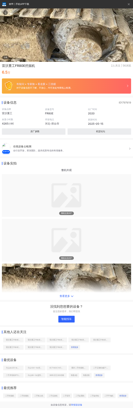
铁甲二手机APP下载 (19, 4)
